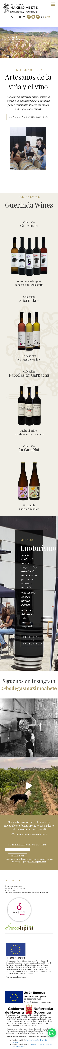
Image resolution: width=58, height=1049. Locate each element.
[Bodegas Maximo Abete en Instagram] (18, 880)
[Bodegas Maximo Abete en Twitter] (12, 880)
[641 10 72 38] (16, 16)
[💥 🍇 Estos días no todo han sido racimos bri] (29, 727)
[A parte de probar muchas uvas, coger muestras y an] (29, 786)
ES (42, 16)
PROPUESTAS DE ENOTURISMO (32, 640)
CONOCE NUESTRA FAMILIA (28, 116)
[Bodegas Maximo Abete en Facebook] (6, 880)
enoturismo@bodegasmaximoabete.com (36, 892)
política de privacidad (37, 861)
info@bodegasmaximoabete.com (14, 892)
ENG (47, 16)
